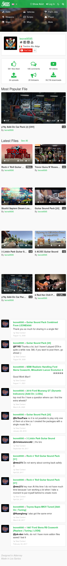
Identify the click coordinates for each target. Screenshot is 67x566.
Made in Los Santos (11, 558)
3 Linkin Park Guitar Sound (40, 438)
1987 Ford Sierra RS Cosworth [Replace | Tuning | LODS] (35, 529)
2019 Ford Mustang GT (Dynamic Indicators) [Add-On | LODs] (37, 392)
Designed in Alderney (11, 555)
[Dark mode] (58, 4)
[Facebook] (24, 42)
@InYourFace (20, 418)
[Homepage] (21, 42)
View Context (20, 332)
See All (24, 140)
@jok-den (18, 534)
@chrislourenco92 (22, 441)
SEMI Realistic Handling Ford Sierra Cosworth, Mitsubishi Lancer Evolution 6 (38, 368)
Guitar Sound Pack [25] (38, 342)
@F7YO (17, 346)
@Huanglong (20, 513)
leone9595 (25, 38)
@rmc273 (18, 462)
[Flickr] (28, 42)
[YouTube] (31, 42)
